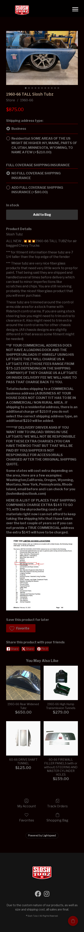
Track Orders (57, 806)
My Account (26, 806)
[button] (20, 628)
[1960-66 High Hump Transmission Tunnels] (61, 683)
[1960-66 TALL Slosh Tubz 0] (42, 58)
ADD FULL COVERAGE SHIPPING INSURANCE (37, 190)
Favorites (26, 820)
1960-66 (26, 100)
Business (18, 129)
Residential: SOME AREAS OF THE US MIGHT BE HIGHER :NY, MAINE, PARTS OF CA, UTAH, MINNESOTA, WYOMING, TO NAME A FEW (44, 145)
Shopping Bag (57, 820)
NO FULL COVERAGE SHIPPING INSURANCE (36, 175)
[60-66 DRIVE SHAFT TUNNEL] (23, 738)
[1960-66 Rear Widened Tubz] (23, 683)
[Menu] (75, 9)
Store (10, 100)
